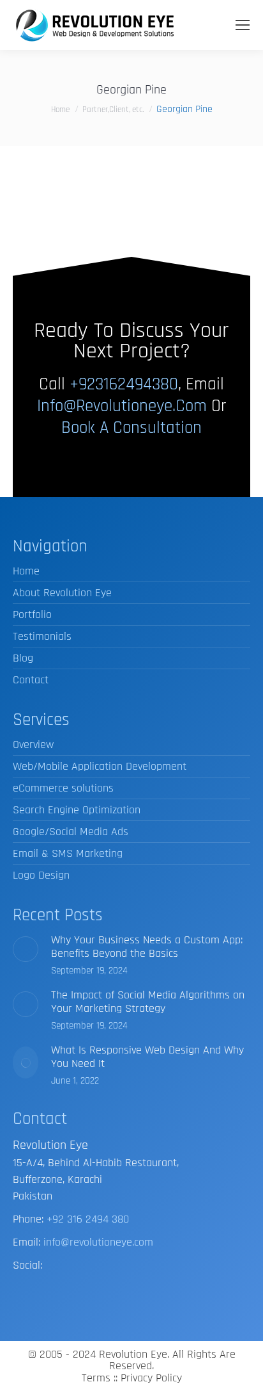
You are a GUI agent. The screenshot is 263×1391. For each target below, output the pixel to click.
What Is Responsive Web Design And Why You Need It (147, 1056)
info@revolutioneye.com (122, 406)
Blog (23, 658)
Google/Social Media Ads (70, 831)
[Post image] (25, 949)
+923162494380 (124, 384)
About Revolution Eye (62, 592)
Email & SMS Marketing (68, 853)
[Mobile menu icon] (242, 25)
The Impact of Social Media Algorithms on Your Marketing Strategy (147, 1001)
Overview (33, 744)
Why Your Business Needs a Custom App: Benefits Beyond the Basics (147, 946)
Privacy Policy (151, 1378)
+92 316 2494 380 (88, 1219)
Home (26, 571)
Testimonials (42, 636)
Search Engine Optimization (76, 810)
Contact (31, 680)
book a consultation (131, 428)
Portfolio (32, 614)
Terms (96, 1378)
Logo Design (41, 875)
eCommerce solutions (63, 788)
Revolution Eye (133, 1354)
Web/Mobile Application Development (99, 766)
